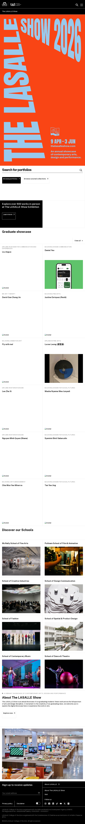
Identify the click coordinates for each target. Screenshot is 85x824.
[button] (77, 5)
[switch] (38, 803)
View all (78, 241)
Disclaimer (21, 803)
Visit (46, 794)
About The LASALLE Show (55, 790)
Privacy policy (7, 803)
